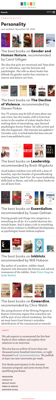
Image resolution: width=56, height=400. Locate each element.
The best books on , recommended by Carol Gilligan (28, 56)
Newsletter (7, 377)
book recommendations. (27, 355)
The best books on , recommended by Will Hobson (28, 257)
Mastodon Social (10, 390)
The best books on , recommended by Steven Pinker (28, 111)
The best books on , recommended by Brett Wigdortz (28, 164)
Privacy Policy (9, 383)
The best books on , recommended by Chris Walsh (28, 304)
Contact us (7, 380)
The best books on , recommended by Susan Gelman (28, 212)
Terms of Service (10, 386)
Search (4, 12)
